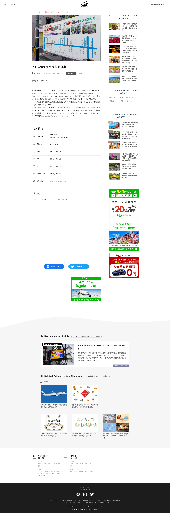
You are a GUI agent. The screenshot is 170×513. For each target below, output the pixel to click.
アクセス (44, 81)
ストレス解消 (119, 101)
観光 (71, 471)
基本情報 (35, 81)
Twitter (79, 266)
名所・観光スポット (56, 471)
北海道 (39, 464)
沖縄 (39, 466)
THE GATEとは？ (54, 500)
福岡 (59, 464)
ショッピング (41, 475)
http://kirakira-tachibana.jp (58, 181)
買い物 (81, 471)
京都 (49, 464)
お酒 (131, 97)
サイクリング (113, 97)
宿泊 (86, 471)
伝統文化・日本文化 (43, 471)
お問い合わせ (107, 500)
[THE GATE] (85, 4)
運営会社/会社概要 (87, 500)
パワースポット (124, 97)
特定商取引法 (116, 500)
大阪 (54, 464)
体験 (75, 471)
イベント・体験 (50, 473)
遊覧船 (112, 101)
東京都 (47, 12)
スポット (12, 4)
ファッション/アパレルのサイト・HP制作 (71, 502)
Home (34, 12)
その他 (80, 73)
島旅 (131, 101)
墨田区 (59, 73)
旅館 (127, 101)
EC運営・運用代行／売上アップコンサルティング (97, 502)
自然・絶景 (41, 473)
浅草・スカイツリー (49, 73)
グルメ (58, 473)
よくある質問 (98, 500)
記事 (4, 4)
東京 (45, 464)
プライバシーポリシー (67, 500)
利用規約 (77, 500)
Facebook (55, 266)
